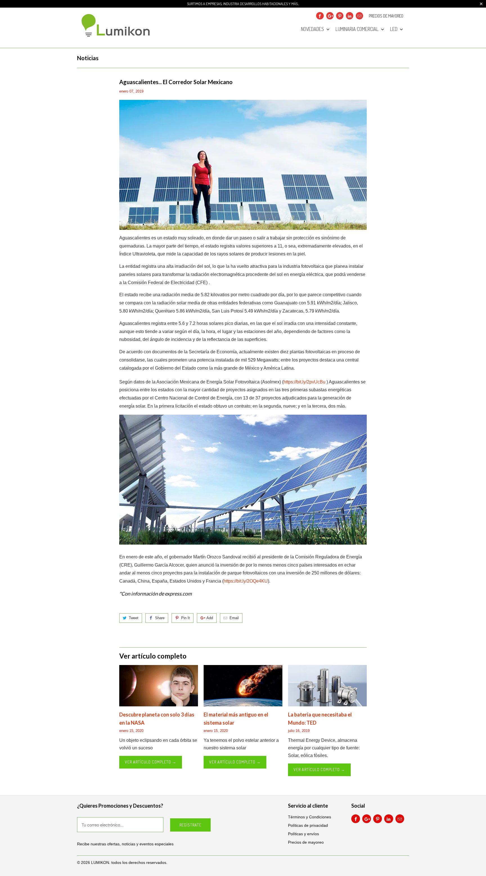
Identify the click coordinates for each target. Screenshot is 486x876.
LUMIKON (100, 862)
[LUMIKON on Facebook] (319, 15)
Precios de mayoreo (386, 16)
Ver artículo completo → (150, 762)
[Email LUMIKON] (359, 15)
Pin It (185, 618)
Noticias (87, 58)
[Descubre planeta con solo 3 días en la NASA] (158, 685)
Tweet (133, 618)
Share (160, 618)
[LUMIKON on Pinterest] (339, 15)
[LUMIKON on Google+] (330, 15)
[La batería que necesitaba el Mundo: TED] (327, 685)
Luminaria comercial (358, 29)
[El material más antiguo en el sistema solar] (243, 685)
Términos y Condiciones (309, 817)
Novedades (313, 29)
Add (209, 618)
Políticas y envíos (303, 834)
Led (394, 29)
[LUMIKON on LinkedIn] (349, 15)
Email (234, 618)
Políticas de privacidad (308, 825)
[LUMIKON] (116, 28)
